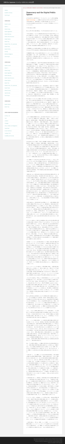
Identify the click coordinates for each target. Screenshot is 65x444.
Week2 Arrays (7, 29)
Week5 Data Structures (9, 36)
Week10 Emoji (8, 90)
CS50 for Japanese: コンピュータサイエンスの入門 (19, 2)
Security (6, 51)
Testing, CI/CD (8, 133)
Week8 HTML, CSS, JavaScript (11, 44)
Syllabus (6, 10)
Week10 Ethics (8, 49)
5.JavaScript (7, 128)
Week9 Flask (7, 46)
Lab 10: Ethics (40, 7)
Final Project (7, 15)
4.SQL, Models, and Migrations (11, 125)
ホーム (24, 7)
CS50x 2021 (29, 7)
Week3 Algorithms (8, 31)
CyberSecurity (7, 93)
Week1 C (6, 26)
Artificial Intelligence (9, 54)
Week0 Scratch (8, 24)
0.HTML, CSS (7, 115)
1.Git (5, 118)
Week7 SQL (7, 41)
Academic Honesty (8, 12)
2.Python (6, 120)
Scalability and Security (9, 135)
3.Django (6, 123)
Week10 (34, 7)
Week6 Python (8, 39)
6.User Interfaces (8, 130)
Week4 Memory (8, 34)
